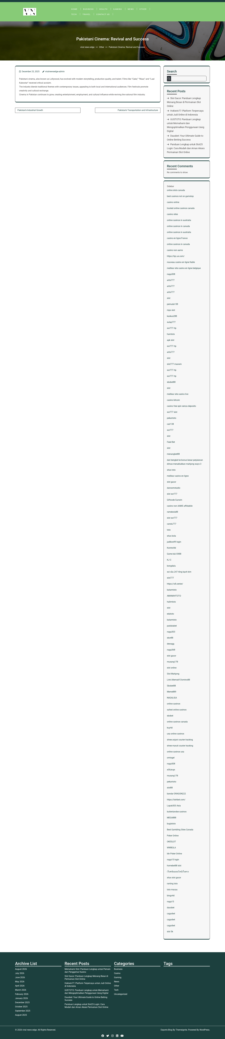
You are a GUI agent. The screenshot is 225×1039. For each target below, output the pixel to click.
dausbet (170, 907)
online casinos (173, 703)
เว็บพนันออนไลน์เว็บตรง (178, 871)
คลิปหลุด (171, 769)
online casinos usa (175, 751)
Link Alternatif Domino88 (178, 680)
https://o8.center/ (175, 584)
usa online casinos (175, 733)
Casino (117, 973)
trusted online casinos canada (181, 208)
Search (172, 71)
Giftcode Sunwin (174, 500)
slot (168, 298)
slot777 (170, 578)
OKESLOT (171, 841)
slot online (171, 668)
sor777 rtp (171, 328)
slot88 (170, 787)
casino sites (172, 214)
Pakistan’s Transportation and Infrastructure (138, 110)
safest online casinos (176, 709)
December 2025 (22, 1002)
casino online (173, 202)
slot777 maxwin (174, 364)
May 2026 (19, 981)
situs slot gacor (174, 877)
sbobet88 (171, 382)
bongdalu (171, 566)
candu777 (171, 524)
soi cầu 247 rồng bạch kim (179, 572)
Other (143, 9)
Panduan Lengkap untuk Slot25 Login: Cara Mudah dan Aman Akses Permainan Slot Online (186, 148)
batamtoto (172, 590)
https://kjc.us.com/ (176, 256)
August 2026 (21, 969)
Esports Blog (166, 1030)
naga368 (171, 650)
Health (103, 9)
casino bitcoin (173, 400)
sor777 (170, 430)
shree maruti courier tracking (180, 745)
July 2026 (19, 973)
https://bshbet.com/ (176, 799)
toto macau (172, 889)
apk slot (170, 340)
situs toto (171, 470)
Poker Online (173, 835)
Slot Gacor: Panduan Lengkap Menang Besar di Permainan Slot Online (184, 102)
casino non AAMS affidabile (179, 506)
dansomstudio (173, 488)
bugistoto (171, 823)
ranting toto (172, 883)
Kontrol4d (171, 548)
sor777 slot (172, 412)
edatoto (170, 614)
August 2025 (21, 1015)
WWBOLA (171, 847)
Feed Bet (171, 442)
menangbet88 (173, 454)
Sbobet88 (171, 685)
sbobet (170, 715)
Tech (74, 14)
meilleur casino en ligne (178, 476)
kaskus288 (172, 316)
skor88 (170, 638)
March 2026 (20, 990)
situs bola (171, 536)
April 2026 (19, 986)
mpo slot (171, 310)
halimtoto (171, 602)
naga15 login (173, 859)
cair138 (170, 424)
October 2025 (21, 1006)
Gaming (117, 9)
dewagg (170, 644)
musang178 (172, 662)
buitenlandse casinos (176, 811)
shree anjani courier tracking (180, 739)
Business (88, 9)
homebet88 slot (174, 865)
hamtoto (171, 334)
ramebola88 (172, 512)
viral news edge (87, 47)
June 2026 (20, 977)
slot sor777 (172, 494)
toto (169, 530)
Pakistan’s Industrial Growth (30, 110)
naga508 (171, 274)
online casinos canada (177, 721)
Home (74, 9)
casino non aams (175, 250)
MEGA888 (171, 817)
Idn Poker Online (174, 853)
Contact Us (103, 14)
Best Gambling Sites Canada (180, 829)
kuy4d (170, 727)
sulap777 (171, 322)
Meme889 (171, 691)
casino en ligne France (177, 238)
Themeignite (181, 1030)
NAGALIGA (172, 697)
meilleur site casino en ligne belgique (184, 268)
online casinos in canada (178, 226)
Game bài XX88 (174, 554)
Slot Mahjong (173, 674)
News (131, 9)
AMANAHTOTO (174, 596)
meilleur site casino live (177, 394)
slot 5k (170, 931)
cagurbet (171, 913)
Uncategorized (120, 994)
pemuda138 (172, 304)
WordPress (204, 1030)
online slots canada (176, 190)
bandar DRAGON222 (176, 793)
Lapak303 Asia (174, 805)
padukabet (172, 626)
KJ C (169, 560)
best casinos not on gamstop (180, 196)
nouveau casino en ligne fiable (181, 262)
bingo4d (170, 895)
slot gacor (171, 482)
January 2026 (21, 998)
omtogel (170, 757)
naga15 (170, 901)
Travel (87, 14)
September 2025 (22, 1011)
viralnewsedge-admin (55, 71)
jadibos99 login (174, 542)
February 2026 (21, 994)
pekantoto (171, 418)
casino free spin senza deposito (181, 406)
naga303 (171, 632)
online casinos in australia (179, 220)
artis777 (170, 280)
